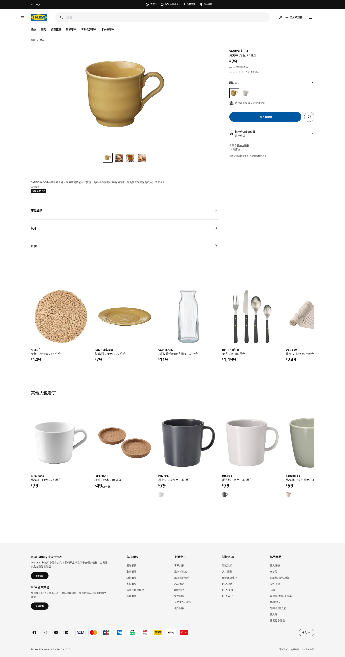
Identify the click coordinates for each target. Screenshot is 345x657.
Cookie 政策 (308, 649)
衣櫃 (272, 590)
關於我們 (227, 565)
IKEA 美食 (227, 590)
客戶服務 (179, 565)
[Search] (61, 17)
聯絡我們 (179, 590)
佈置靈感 (56, 29)
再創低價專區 (88, 29)
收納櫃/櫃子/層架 (279, 577)
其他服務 (131, 596)
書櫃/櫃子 (275, 602)
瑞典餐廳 (208, 4)
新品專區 (71, 29)
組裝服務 (131, 577)
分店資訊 (191, 4)
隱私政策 (283, 649)
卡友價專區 (107, 29)
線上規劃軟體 (181, 577)
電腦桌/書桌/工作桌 (281, 596)
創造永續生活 (229, 577)
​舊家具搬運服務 (135, 590)
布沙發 (273, 571)
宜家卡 (153, 4)
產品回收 (179, 608)
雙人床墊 (275, 565)
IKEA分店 (227, 583)
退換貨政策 (180, 571)
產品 (42, 40)
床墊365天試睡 (182, 602)
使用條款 (295, 649)
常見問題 (179, 596)
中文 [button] (304, 632)
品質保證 (179, 583)
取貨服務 (131, 571)
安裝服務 (131, 583)
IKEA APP (227, 596)
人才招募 (227, 571)
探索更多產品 (277, 620)
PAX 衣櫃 (275, 583)
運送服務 (131, 565)
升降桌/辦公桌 (278, 608)
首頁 (33, 40)
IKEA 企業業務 (172, 4)
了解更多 (39, 575)
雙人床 (273, 614)
